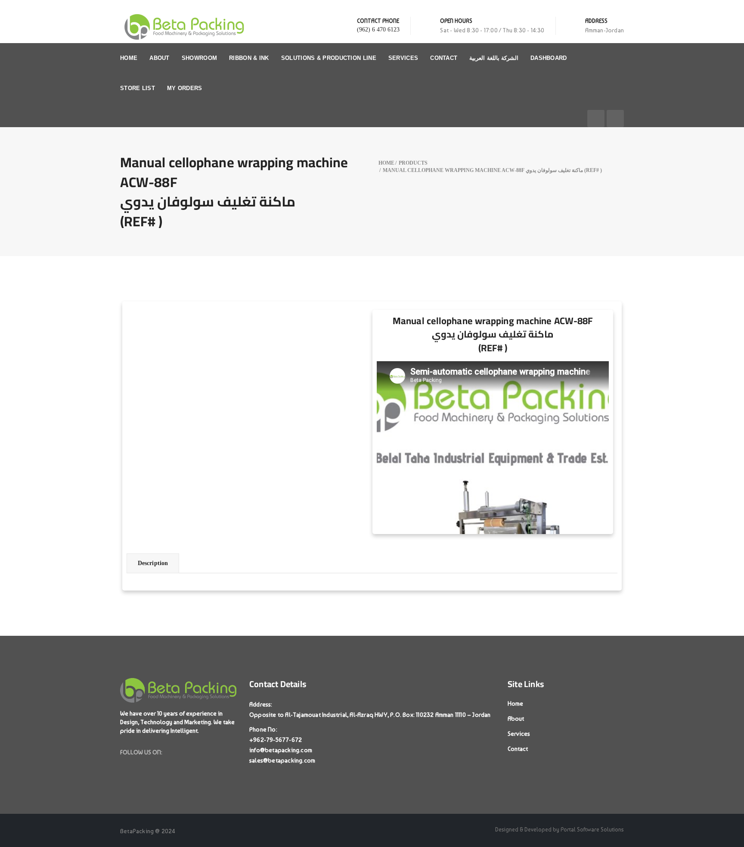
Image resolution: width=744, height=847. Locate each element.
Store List (137, 88)
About (159, 58)
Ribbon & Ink (249, 58)
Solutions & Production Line (328, 58)
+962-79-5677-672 (275, 739)
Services (403, 58)
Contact (443, 58)
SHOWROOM (199, 58)
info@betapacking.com (280, 750)
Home (128, 58)
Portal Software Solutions (592, 829)
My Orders (184, 88)
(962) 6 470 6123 (378, 29)
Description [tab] (153, 563)
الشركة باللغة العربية (493, 58)
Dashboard (548, 58)
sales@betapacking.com (282, 760)
